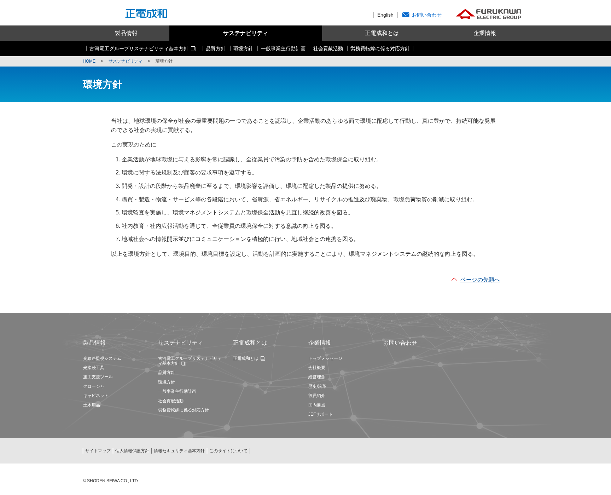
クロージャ (93, 386)
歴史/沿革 (317, 386)
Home (89, 61)
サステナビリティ (245, 33)
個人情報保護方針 (132, 450)
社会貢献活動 (171, 400)
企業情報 (484, 33)
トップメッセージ (325, 358)
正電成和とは (382, 33)
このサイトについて (228, 450)
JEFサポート (320, 414)
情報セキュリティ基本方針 (179, 450)
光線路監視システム (102, 358)
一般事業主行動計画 (177, 391)
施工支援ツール (98, 376)
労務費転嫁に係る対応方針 (183, 410)
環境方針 (166, 382)
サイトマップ (98, 450)
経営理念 (316, 376)
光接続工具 (93, 367)
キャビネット (96, 395)
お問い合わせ (427, 15)
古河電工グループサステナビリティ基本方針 (190, 361)
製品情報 (126, 33)
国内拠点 (316, 405)
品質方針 (166, 372)
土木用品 (91, 405)
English (385, 15)
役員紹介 (316, 395)
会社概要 (316, 367)
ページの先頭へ (480, 280)
